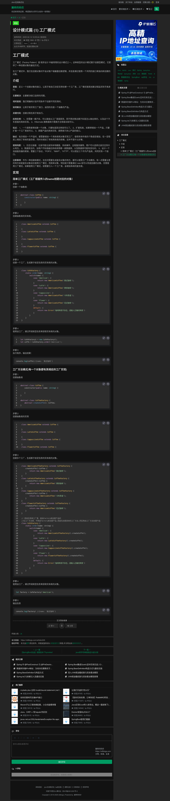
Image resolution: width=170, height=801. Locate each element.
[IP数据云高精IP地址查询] (136, 40)
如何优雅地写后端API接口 (31, 697)
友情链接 (137, 2)
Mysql (120, 73)
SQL (150, 77)
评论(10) (38, 693)
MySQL (124, 70)
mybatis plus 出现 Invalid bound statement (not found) (42, 690)
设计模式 (33, 43)
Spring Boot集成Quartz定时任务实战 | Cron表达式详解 (90, 664)
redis (138, 74)
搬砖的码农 (17, 7)
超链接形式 (55, 643)
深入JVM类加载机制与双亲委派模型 (82, 672)
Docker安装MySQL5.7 (81, 712)
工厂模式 (122, 140)
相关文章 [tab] (123, 87)
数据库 (144, 73)
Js (19, 17)
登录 (157, 2)
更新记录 (68, 787)
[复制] (108, 193)
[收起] (104, 193)
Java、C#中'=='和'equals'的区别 (33, 712)
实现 (122, 147)
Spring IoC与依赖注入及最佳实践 (30, 676)
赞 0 (39, 40)
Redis (150, 74)
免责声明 (86, 787)
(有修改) (43, 37)
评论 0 (46, 40)
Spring (139, 70)
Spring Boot (146, 70)
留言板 (121, 2)
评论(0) (88, 693)
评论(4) (38, 708)
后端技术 (139, 9)
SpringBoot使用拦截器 (81, 719)
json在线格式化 (49, 787)
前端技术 (125, 9)
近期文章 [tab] (143, 87)
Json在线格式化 (17, 2)
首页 (115, 9)
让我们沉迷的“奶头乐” (81, 690)
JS (154, 77)
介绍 (122, 144)
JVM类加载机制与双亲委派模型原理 (82, 676)
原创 (16, 23)
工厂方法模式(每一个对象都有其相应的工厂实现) (139, 154)
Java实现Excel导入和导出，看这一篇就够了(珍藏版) (93, 704)
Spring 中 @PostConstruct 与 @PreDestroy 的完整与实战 (40, 664)
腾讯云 (59, 791)
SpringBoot (136, 77)
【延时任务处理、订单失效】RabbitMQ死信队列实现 (93, 697)
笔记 (150, 9)
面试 (134, 70)
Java (25, 43)
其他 (134, 74)
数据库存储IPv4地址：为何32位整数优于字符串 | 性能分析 (40, 668)
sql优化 (144, 77)
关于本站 (128, 2)
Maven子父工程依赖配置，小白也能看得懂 (38, 704)
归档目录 (77, 787)
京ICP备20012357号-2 (70, 791)
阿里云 (53, 791)
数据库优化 (125, 77)
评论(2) (38, 701)
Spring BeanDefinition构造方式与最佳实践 (84, 668)
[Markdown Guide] (39, 738)
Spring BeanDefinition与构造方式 (29, 672)
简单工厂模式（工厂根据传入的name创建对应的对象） (139, 151)
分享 (71, 625)
